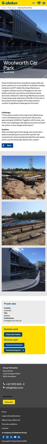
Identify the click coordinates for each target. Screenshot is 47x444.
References (12, 8)
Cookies (5, 428)
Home (4, 8)
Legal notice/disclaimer (11, 416)
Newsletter (7, 396)
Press (4, 411)
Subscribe (9, 402)
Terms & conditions (9, 424)
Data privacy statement (11, 420)
